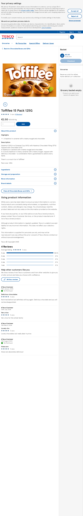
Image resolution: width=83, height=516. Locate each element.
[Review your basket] (62, 56)
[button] (62, 32)
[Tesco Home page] (8, 37)
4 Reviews (18, 114)
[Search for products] (72, 37)
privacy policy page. (27, 10)
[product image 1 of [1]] (29, 80)
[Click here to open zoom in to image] (5, 104)
